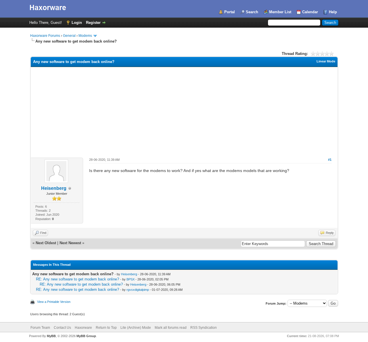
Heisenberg (53, 188)
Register (93, 22)
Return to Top (106, 328)
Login (77, 22)
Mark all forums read (171, 328)
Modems (85, 36)
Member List (280, 12)
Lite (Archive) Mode (135, 328)
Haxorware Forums (45, 36)
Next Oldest (46, 243)
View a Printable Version (53, 301)
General (69, 36)
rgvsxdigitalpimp (137, 289)
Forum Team (40, 328)
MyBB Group (86, 336)
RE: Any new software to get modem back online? (77, 279)
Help (333, 12)
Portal (229, 12)
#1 (329, 159)
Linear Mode (326, 61)
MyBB (51, 336)
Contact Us (62, 328)
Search (252, 12)
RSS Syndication (203, 328)
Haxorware (83, 328)
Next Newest (70, 243)
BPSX (130, 279)
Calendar (310, 12)
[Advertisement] (184, 110)
